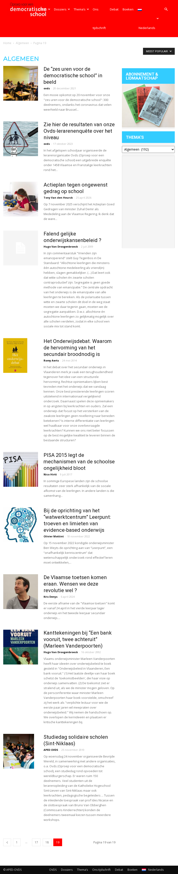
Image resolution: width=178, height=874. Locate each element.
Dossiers (60, 9)
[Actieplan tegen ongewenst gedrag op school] (20, 199)
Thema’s (80, 9)
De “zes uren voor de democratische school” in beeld (73, 75)
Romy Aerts (51, 360)
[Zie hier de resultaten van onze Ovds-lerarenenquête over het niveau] (20, 138)
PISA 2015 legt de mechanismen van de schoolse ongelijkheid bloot (79, 461)
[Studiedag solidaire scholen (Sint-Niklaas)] (18, 751)
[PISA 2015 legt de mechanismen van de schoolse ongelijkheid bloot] (20, 469)
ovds (47, 88)
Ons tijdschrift (99, 18)
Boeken (128, 9)
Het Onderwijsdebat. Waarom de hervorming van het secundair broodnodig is (78, 347)
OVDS (43, 9)
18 (47, 842)
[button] (166, 9)
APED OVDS (51, 749)
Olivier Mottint (54, 536)
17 (36, 842)
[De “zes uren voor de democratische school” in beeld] (20, 83)
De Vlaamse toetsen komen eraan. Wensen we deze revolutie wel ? (75, 583)
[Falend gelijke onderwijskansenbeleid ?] (20, 248)
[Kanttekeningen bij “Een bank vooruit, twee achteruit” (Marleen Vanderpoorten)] (20, 647)
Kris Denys (50, 596)
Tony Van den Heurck (58, 197)
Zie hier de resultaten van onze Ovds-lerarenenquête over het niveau (79, 131)
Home (7, 43)
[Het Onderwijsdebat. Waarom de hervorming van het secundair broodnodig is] (15, 355)
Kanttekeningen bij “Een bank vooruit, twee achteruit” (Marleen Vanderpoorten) (78, 639)
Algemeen (22, 43)
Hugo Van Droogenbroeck (61, 246)
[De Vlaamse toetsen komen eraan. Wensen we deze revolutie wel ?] (20, 591)
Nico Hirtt (50, 474)
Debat (114, 9)
